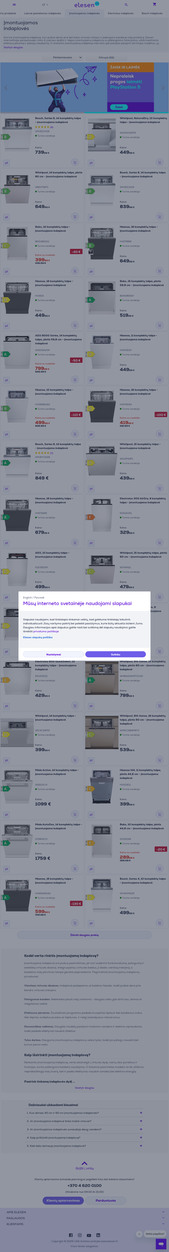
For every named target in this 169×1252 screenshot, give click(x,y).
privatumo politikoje (46, 631)
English (27, 597)
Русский (39, 597)
